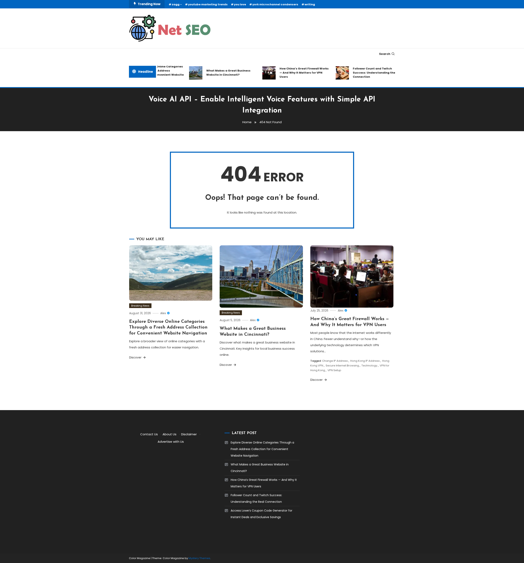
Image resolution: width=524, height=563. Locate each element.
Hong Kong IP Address (365, 361)
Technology (369, 365)
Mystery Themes (199, 558)
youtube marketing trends (208, 4)
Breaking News (140, 305)
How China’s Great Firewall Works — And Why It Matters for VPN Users (296, 73)
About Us (169, 434)
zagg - (177, 4)
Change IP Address (335, 361)
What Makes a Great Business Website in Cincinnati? (220, 73)
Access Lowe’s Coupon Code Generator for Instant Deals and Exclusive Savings (261, 513)
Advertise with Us (171, 441)
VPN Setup (334, 370)
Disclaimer (189, 434)
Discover (135, 357)
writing (310, 4)
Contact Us (149, 434)
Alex (163, 313)
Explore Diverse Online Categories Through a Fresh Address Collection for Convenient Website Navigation (168, 327)
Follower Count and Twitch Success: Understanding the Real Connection (369, 73)
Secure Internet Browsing (342, 365)
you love (240, 4)
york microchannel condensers (275, 4)
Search (384, 54)
